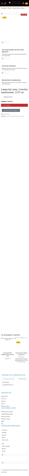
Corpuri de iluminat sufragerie (19, 8)
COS (27, 3)
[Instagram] (7, 389)
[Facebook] (3, 389)
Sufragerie (10, 8)
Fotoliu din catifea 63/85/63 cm (21, 353)
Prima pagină (3, 8)
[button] (11, 110)
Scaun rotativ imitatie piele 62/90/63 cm (7, 354)
